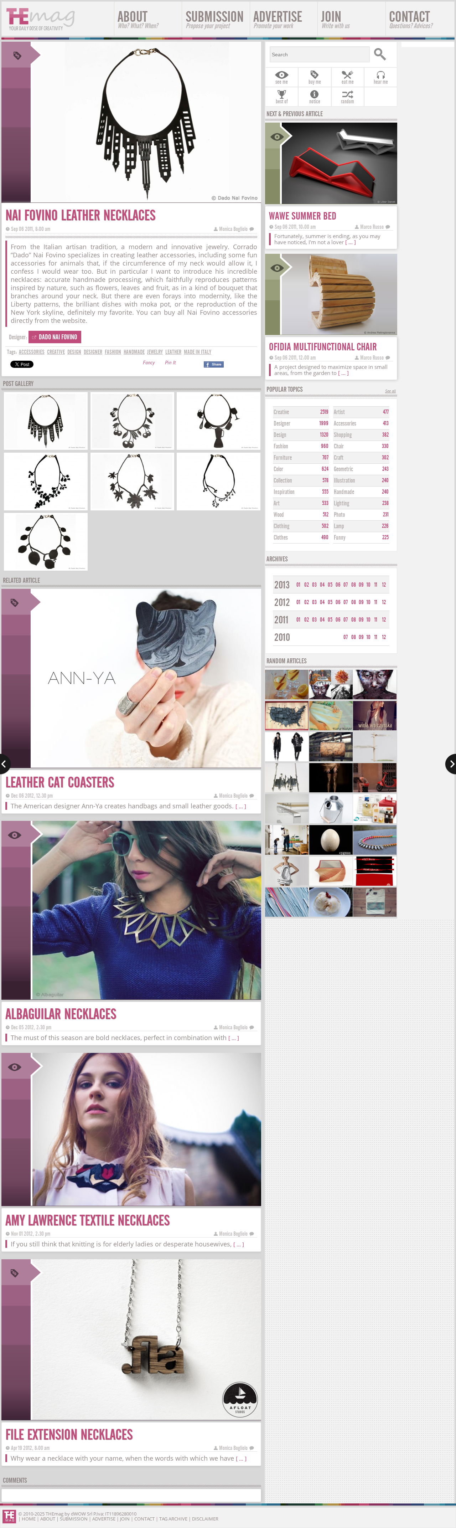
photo (339, 515)
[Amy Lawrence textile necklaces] (146, 1203)
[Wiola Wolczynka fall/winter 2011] (375, 729)
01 (298, 585)
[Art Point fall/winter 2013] (287, 760)
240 (385, 480)
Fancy (149, 363)
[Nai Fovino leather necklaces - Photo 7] (45, 568)
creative (56, 352)
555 (325, 492)
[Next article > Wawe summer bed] (450, 764)
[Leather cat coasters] (146, 765)
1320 (324, 435)
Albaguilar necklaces (60, 1014)
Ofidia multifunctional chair (323, 347)
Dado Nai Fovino (58, 337)
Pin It (170, 363)
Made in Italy (197, 352)
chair (339, 446)
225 (385, 537)
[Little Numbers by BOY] (375, 791)
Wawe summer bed (302, 216)
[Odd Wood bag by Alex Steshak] (331, 760)
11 (375, 585)
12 (384, 585)
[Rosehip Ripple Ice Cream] (331, 916)
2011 (281, 620)
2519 (324, 412)
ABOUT (138, 19)
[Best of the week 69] (331, 698)
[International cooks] (375, 822)
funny (340, 537)
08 (353, 585)
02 (306, 585)
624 (325, 469)
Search (382, 54)
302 (385, 457)
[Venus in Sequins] (287, 885)
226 (385, 526)
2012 (282, 602)
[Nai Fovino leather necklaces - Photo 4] (45, 508)
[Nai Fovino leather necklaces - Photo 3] (218, 447)
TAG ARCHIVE (173, 1519)
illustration (344, 480)
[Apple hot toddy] (287, 698)
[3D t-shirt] (375, 916)
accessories (32, 352)
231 (386, 514)
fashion (113, 352)
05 (330, 585)
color (278, 469)
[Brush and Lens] (287, 916)
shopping (343, 435)
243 (385, 469)
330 (385, 446)
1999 (324, 423)
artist (339, 412)
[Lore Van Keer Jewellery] (287, 791)
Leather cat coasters (59, 782)
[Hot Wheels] (287, 854)
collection (283, 480)
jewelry (155, 352)
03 (314, 585)
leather (173, 352)
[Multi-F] (287, 822)
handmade (134, 352)
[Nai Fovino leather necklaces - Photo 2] (132, 447)
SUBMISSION (215, 19)
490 (324, 537)
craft (338, 458)
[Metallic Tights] (331, 791)
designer (93, 352)
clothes (281, 537)
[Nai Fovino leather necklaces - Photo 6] (218, 508)
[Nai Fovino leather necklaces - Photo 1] (45, 447)
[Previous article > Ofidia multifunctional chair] (5, 764)
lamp (339, 526)
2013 (282, 585)
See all (390, 391)
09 (361, 585)
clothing (281, 526)
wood (279, 515)
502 (325, 526)
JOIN (335, 19)
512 (325, 514)
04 (322, 585)
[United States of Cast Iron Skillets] (287, 729)
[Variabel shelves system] (375, 760)
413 (386, 423)
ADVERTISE (277, 19)
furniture (283, 458)
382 (385, 435)
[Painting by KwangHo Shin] (375, 698)
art (277, 503)
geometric (343, 469)
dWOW (78, 1514)
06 (338, 585)
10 (368, 585)
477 (386, 412)
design (74, 352)
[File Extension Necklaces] (146, 1418)
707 (325, 457)
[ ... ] (240, 806)
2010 (282, 637)
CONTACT (410, 19)
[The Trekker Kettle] (331, 822)
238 (385, 503)
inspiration (284, 492)
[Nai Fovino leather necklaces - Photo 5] (132, 508)
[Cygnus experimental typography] (331, 854)
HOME (29, 1519)
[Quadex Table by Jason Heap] (331, 885)
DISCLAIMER (205, 1519)
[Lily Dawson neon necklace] (375, 854)
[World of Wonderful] (331, 729)
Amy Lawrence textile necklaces (87, 1220)
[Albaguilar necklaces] (146, 997)
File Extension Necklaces (69, 1435)
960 (324, 446)
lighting (341, 503)
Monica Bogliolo (233, 229)
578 (325, 480)
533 (325, 503)
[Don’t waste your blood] (375, 885)
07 (345, 585)
